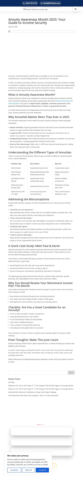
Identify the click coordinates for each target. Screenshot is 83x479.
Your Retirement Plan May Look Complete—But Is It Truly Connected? (33, 395)
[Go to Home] (41, 9)
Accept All (42, 470)
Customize (14, 470)
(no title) (11, 382)
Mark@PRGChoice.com (51, 3)
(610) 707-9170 (31, 3)
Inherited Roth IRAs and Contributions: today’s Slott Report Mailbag (32, 392)
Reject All (28, 470)
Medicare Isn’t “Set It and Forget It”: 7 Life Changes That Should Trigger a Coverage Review (40, 386)
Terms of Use (61, 460)
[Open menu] (75, 9)
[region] (28, 463)
